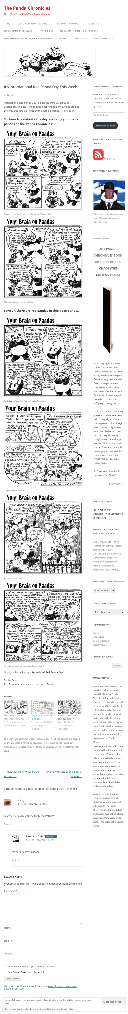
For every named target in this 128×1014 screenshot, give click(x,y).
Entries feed (98, 636)
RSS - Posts (109, 159)
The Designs (92, 23)
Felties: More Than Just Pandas (33, 23)
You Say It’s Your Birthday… (106, 569)
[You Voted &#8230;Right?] (16, 707)
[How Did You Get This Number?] (69, 707)
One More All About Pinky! (106, 541)
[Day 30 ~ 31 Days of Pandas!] (42, 707)
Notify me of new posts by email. (26, 972)
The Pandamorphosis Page (18, 31)
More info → (116, 483)
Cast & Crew (46, 31)
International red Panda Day (60, 742)
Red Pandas (39, 746)
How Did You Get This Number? (67, 717)
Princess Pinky (25, 746)
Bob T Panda (22, 742)
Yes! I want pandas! (105, 125)
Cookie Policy (67, 1009)
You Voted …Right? (14, 715)
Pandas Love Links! (103, 38)
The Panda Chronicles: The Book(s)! (79, 31)
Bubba (33, 742)
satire (48, 746)
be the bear (9, 742)
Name (8, 927)
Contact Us (80, 38)
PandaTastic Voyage (68, 23)
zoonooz (56, 746)
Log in (96, 632)
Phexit (53, 738)
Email (8, 940)
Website (8, 953)
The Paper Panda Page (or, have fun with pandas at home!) (35, 38)
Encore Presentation (38, 738)
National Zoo (10, 746)
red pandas (62, 738)
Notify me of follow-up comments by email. (32, 966)
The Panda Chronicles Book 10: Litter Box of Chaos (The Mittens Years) (108, 262)
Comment (10, 891)
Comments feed (101, 640)
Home (7, 23)
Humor (40, 742)
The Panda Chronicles (27, 8)
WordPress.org (100, 644)
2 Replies (8, 94)
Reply (7, 824)
